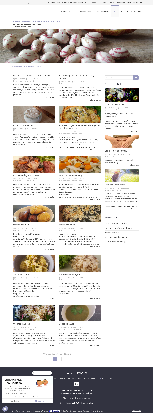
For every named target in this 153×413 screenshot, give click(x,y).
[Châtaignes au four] (34, 213)
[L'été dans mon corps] (122, 175)
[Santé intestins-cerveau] (122, 141)
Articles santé (111, 233)
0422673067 (107, 378)
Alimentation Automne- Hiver (117, 228)
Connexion (136, 411)
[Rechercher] (136, 77)
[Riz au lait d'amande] (34, 114)
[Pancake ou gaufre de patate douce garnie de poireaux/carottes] (80, 114)
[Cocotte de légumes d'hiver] (34, 164)
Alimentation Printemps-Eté (117, 237)
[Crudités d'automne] (34, 313)
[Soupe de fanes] (80, 313)
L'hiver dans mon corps (115, 223)
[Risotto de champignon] (80, 263)
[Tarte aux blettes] (80, 213)
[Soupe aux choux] (34, 263)
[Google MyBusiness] (29, 3)
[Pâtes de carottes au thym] (80, 164)
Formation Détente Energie (92, 411)
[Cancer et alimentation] (122, 95)
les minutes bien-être (114, 242)
